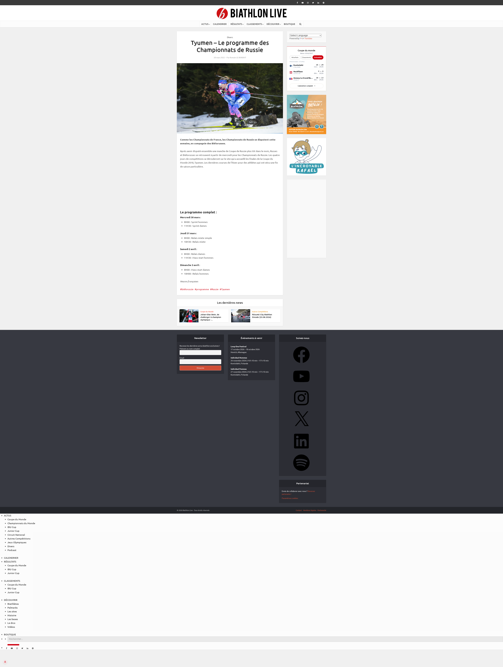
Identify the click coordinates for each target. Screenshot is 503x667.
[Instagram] (301, 407)
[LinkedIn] (301, 450)
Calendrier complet (305, 86)
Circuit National (16, 534)
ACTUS (204, 24)
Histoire (11, 615)
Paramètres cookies (290, 498)
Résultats (295, 57)
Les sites (12, 611)
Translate (308, 38)
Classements (306, 57)
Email (182, 358)
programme (202, 289)
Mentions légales (309, 510)
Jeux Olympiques (16, 542)
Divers (230, 37)
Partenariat (322, 510)
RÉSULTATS (236, 24)
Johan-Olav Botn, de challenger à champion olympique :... (210, 317)
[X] (301, 428)
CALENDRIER (220, 24)
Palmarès (12, 607)
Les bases (12, 619)
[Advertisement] (230, 190)
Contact (299, 510)
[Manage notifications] (5, 662)
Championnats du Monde (21, 523)
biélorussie (187, 289)
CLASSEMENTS (254, 24)
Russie (215, 289)
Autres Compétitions (260, 311)
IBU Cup (11, 526)
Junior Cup (13, 530)
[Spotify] (301, 472)
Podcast (11, 549)
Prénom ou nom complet (190, 348)
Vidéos (11, 626)
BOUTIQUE (289, 24)
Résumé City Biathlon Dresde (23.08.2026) (262, 315)
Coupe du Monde (207, 311)
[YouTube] (301, 385)
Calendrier (318, 57)
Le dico (11, 622)
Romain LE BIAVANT (238, 57)
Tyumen (225, 289)
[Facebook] (301, 364)
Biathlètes (13, 603)
